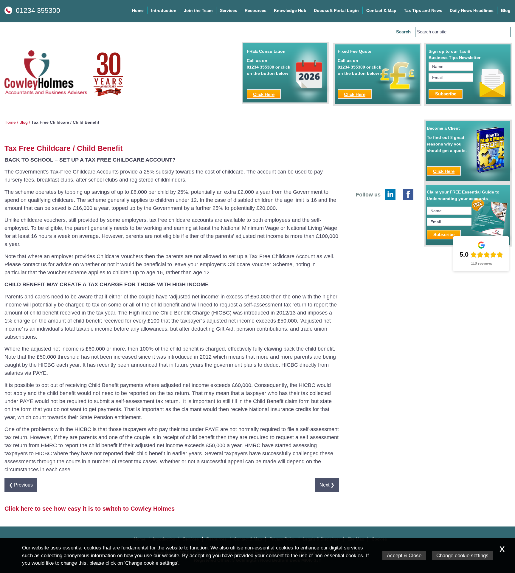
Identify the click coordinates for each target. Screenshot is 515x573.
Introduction (163, 10)
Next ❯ (326, 484)
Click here (18, 508)
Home (138, 10)
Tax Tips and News (423, 10)
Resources (255, 10)
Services (228, 10)
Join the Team (198, 10)
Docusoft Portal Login (336, 10)
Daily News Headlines (472, 10)
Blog (506, 10)
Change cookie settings (462, 555)
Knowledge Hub (290, 10)
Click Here (263, 94)
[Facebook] (408, 194)
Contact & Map (381, 10)
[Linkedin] (390, 194)
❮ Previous (21, 484)
